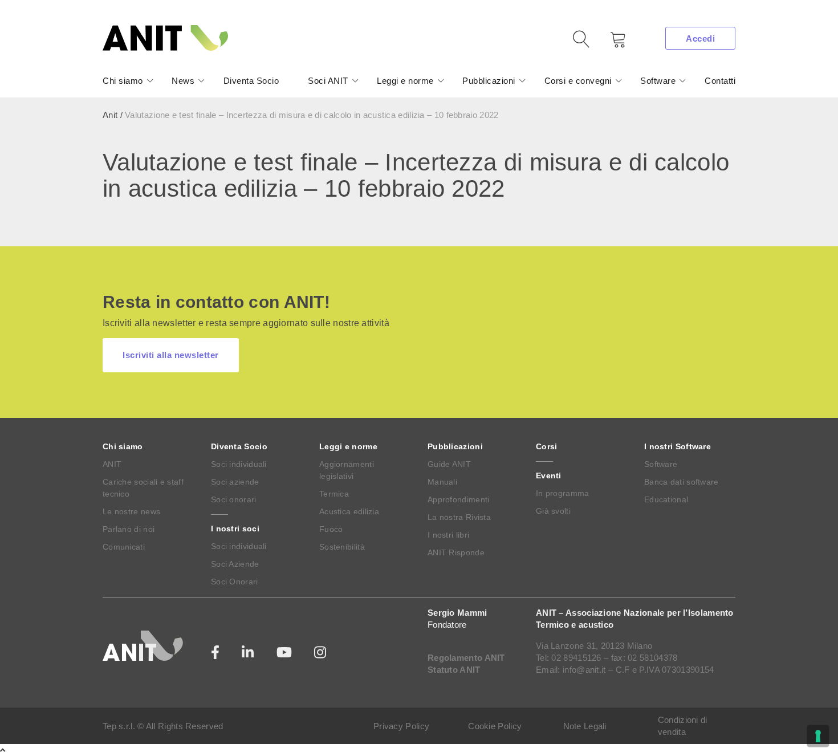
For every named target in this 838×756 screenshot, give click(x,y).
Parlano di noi (128, 529)
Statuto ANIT (454, 669)
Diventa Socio (251, 81)
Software (658, 81)
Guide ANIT (449, 464)
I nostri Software (677, 446)
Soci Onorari (234, 581)
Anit (110, 115)
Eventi (549, 475)
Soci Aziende (235, 563)
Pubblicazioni (488, 81)
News (183, 81)
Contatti (720, 81)
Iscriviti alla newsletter (171, 355)
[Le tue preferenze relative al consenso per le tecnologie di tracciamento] (818, 736)
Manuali (442, 481)
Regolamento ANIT (466, 657)
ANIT (112, 464)
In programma (562, 493)
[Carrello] (610, 43)
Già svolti (553, 510)
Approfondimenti (459, 499)
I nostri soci (235, 528)
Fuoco (331, 529)
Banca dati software (681, 481)
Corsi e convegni (578, 81)
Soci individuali (239, 464)
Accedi (700, 38)
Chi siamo (123, 81)
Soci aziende (235, 481)
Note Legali (585, 726)
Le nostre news (131, 511)
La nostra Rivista (459, 517)
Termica (334, 493)
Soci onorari (234, 499)
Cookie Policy (495, 726)
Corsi (547, 446)
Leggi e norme (405, 81)
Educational (666, 499)
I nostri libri (448, 534)
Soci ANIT (328, 81)
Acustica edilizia (349, 511)
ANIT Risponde (456, 552)
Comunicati (124, 546)
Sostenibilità (342, 546)
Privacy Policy (401, 726)
